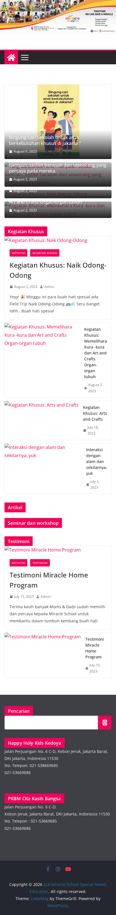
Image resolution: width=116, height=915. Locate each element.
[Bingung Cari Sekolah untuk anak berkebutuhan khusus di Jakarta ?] (58, 122)
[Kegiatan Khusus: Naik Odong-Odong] (58, 240)
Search (104, 722)
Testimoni (40, 563)
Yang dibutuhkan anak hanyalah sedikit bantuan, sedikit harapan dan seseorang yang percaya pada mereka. (57, 165)
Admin (49, 286)
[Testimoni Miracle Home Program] (58, 550)
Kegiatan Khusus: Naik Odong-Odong (58, 270)
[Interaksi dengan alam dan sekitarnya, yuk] (43, 468)
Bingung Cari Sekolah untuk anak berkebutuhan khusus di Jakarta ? (45, 140)
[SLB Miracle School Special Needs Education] (11, 57)
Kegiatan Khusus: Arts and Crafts (95, 413)
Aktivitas (18, 253)
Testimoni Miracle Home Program (49, 580)
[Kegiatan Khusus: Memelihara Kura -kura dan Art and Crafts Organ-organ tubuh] (42, 360)
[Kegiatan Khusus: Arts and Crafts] (42, 420)
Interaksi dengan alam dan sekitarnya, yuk (96, 461)
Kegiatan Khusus (44, 253)
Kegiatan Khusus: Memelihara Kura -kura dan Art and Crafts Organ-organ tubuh (95, 353)
